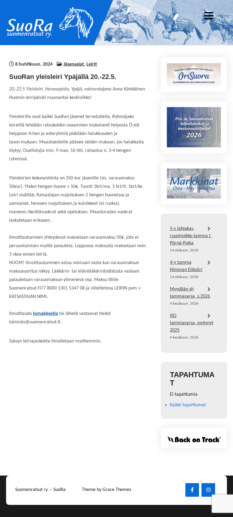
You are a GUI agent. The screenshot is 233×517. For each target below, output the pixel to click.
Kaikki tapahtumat (188, 405)
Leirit (91, 64)
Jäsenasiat (73, 64)
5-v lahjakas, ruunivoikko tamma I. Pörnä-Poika (190, 236)
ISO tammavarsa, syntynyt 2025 (191, 323)
